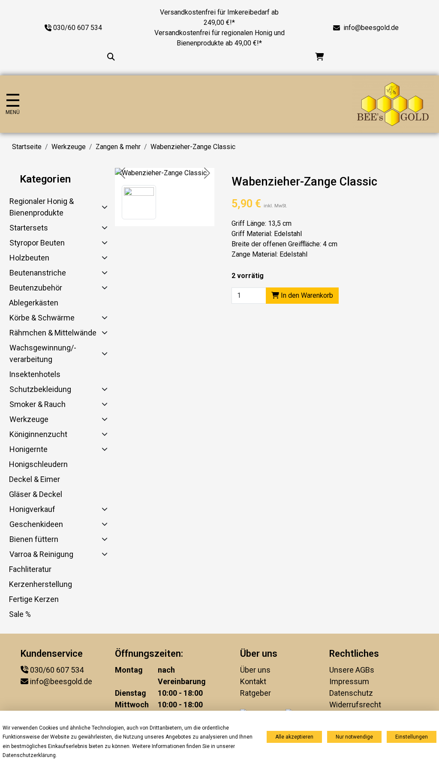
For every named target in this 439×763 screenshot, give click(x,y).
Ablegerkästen (33, 302)
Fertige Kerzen (34, 599)
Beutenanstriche (37, 272)
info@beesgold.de (371, 28)
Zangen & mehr (118, 147)
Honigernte (28, 449)
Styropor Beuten (37, 242)
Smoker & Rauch (37, 404)
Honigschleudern (38, 464)
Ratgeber (255, 692)
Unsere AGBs (351, 669)
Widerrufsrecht (355, 704)
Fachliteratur (30, 569)
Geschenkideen (36, 524)
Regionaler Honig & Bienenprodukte (41, 207)
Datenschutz (351, 692)
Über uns (255, 669)
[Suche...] (111, 56)
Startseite (27, 147)
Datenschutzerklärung (29, 755)
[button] (139, 202)
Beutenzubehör (35, 287)
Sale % (20, 614)
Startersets (28, 227)
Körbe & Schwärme (42, 317)
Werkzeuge (68, 147)
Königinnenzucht (38, 434)
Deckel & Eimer (34, 479)
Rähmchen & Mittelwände (52, 332)
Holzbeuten (29, 257)
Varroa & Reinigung (41, 554)
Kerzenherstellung (40, 584)
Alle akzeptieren (294, 737)
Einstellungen (411, 737)
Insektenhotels (34, 374)
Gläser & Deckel (35, 494)
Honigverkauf (32, 509)
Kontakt (253, 681)
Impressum (349, 681)
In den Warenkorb (306, 295)
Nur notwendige (354, 737)
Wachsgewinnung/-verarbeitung (42, 353)
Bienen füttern (33, 539)
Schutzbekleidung (40, 389)
